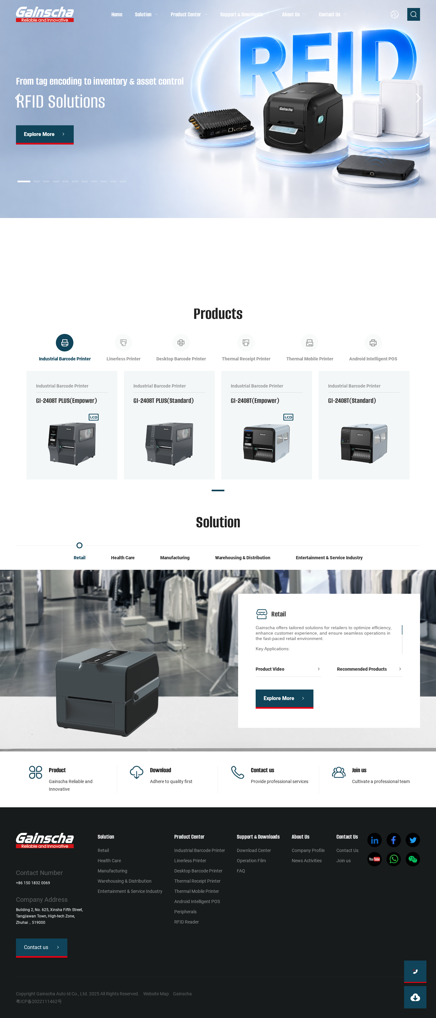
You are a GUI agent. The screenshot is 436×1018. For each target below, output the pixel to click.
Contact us (262, 770)
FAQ (241, 870)
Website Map (156, 993)
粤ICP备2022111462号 (39, 1001)
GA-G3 (94, 268)
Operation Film (251, 860)
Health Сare (123, 557)
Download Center (254, 850)
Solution (143, 14)
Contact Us (329, 14)
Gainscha (182, 993)
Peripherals (185, 911)
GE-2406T (291, 268)
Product (57, 770)
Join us (359, 770)
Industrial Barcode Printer (199, 850)
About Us (291, 14)
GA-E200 (131, 268)
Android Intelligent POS (197, 901)
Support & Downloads (241, 14)
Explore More (40, 134)
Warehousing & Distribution (242, 557)
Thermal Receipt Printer (197, 881)
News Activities (307, 860)
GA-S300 (226, 268)
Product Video (270, 669)
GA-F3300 (195, 268)
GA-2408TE (53, 268)
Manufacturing (175, 557)
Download (160, 770)
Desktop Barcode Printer (198, 870)
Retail (80, 557)
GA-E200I (162, 268)
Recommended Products (362, 669)
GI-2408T (322, 268)
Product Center (186, 14)
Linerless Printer (190, 860)
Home (116, 14)
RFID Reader (186, 921)
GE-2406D (258, 268)
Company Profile (308, 850)
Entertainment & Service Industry (329, 557)
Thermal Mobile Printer (196, 891)
